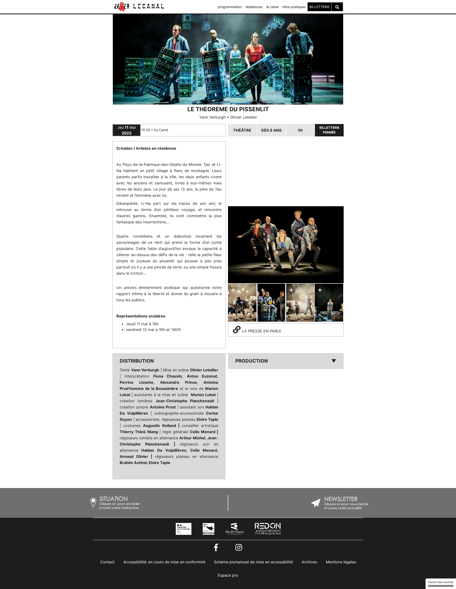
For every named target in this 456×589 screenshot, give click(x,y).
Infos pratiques (293, 7)
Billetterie (319, 7)
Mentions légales (341, 562)
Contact (107, 562)
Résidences (254, 7)
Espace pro (228, 575)
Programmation (230, 7)
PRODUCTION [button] (285, 361)
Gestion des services (441, 582)
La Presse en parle (261, 331)
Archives (309, 562)
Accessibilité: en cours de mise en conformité (164, 562)
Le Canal (272, 7)
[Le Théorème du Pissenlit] (286, 244)
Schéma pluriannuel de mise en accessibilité (253, 562)
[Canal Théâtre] (138, 6)
